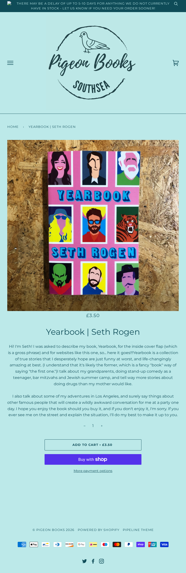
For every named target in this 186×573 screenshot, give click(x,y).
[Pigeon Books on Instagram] (101, 562)
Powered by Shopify (98, 530)
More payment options (93, 471)
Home (13, 127)
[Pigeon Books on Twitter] (84, 562)
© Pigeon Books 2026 (53, 530)
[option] (93, 225)
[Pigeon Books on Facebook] (93, 562)
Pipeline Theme (138, 530)
